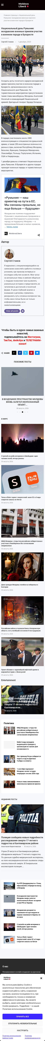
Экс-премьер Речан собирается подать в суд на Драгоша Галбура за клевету (29, 758)
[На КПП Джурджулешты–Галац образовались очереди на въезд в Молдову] (9, 886)
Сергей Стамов (7, 42)
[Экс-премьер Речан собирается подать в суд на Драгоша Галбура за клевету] (9, 759)
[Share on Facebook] (20, 353)
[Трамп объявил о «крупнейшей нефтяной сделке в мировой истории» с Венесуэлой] (22, 651)
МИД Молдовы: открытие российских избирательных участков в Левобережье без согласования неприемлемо (21, 543)
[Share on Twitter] (25, 353)
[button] (41, 978)
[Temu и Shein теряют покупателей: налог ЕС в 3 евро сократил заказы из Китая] (22, 479)
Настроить (22, 1030)
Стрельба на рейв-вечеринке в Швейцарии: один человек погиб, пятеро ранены (28, 926)
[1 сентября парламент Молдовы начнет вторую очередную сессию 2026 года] (9, 771)
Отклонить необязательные (22, 1023)
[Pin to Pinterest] (31, 353)
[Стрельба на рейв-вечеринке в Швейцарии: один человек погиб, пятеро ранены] (22, 438)
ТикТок (8, 340)
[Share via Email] (37, 353)
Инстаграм (34, 336)
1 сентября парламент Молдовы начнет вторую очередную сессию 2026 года (28, 771)
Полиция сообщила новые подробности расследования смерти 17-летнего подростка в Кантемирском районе (22, 840)
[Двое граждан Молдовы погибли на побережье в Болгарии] (22, 566)
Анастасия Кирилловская (11, 846)
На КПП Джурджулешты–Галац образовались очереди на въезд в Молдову (29, 885)
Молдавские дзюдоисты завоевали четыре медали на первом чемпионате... (22, 402)
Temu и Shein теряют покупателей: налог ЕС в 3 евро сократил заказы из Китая (28, 939)
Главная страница (11, 15)
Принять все (22, 1016)
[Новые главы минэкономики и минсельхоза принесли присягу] (9, 784)
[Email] (22, 311)
